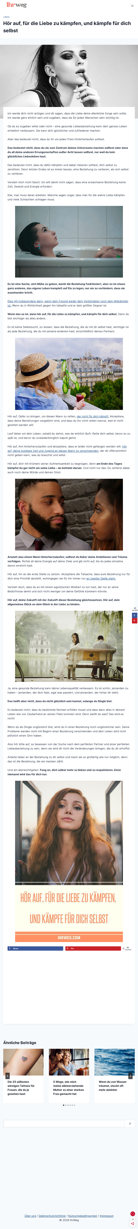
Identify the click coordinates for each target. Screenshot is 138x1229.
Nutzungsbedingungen (82, 1215)
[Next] (130, 1076)
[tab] (63, 1105)
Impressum (107, 1215)
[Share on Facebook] (134, 615)
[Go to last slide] (7, 1076)
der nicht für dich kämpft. (93, 416)
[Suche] (130, 1123)
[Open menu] (132, 6)
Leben (6, 17)
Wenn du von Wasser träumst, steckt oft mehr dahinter (113, 1086)
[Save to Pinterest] (134, 620)
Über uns (30, 1215)
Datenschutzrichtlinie (52, 1215)
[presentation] (23, 1062)
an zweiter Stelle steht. (101, 578)
